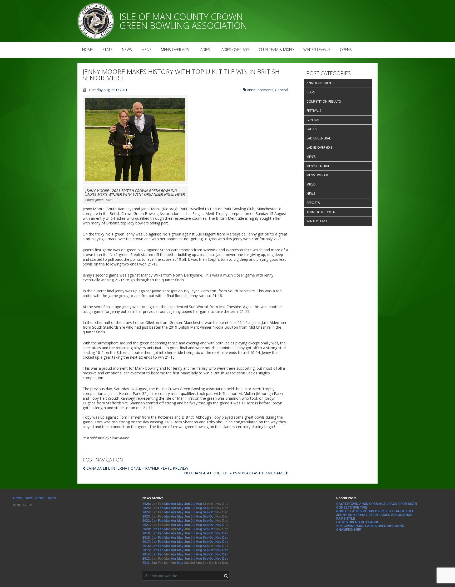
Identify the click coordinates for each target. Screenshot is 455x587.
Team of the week (320, 212)
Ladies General (318, 138)
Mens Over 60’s (175, 49)
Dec (225, 533)
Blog (310, 92)
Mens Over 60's (318, 175)
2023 (146, 516)
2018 (146, 537)
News (127, 49)
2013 (146, 558)
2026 (146, 504)
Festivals (313, 110)
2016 (146, 546)
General (281, 89)
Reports (313, 202)
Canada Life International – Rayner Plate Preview (137, 468)
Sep (206, 508)
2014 (146, 554)
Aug (199, 504)
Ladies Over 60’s (234, 49)
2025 (146, 508)
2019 (146, 533)
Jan (154, 521)
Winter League (316, 49)
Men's (310, 156)
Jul (193, 504)
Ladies (204, 49)
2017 (146, 542)
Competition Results (323, 101)
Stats (107, 49)
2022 (146, 521)
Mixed (311, 184)
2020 (146, 529)
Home (87, 49)
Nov (218, 525)
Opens (346, 49)
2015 (146, 550)
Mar (167, 504)
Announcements (260, 89)
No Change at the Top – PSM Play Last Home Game (234, 472)
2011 (146, 563)
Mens (146, 49)
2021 (146, 525)
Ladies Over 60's (319, 147)
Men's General (318, 166)
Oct (212, 512)
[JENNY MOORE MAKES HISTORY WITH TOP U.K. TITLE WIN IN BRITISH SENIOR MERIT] (135, 182)
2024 (146, 512)
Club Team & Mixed (276, 49)
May (180, 504)
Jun (187, 504)
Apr (173, 504)
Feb (161, 508)
